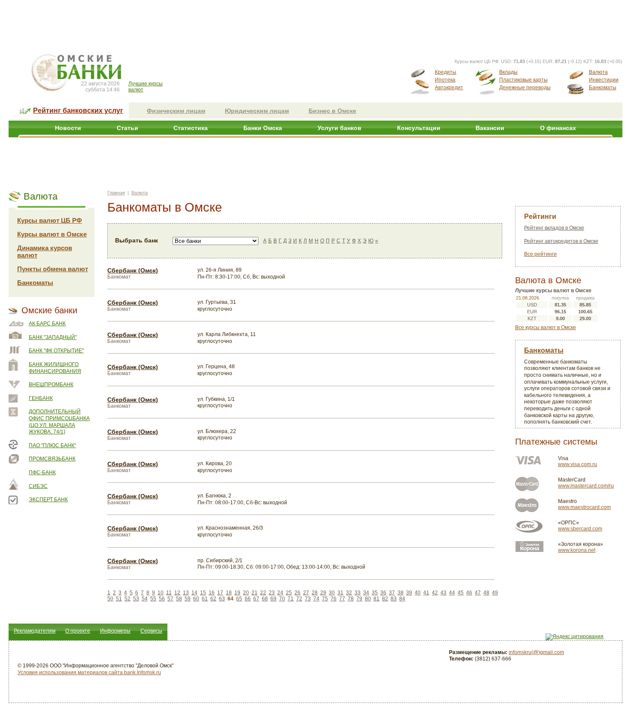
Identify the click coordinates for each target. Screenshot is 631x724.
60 (196, 599)
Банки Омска (262, 127)
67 (256, 599)
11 (169, 593)
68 (265, 599)
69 (273, 599)
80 (368, 599)
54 (145, 599)
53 (136, 599)
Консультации (418, 127)
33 (358, 593)
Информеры (115, 631)
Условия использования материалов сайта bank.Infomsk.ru (89, 672)
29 (323, 593)
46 (469, 593)
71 (291, 599)
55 (153, 599)
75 (325, 599)
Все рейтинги (540, 254)
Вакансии (490, 127)
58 (179, 599)
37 (392, 593)
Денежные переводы (525, 88)
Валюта (598, 72)
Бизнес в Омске (332, 110)
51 (119, 599)
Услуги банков (339, 127)
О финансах (558, 127)
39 (409, 593)
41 (426, 593)
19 (237, 593)
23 (272, 593)
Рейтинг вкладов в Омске (554, 228)
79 (359, 599)
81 (376, 599)
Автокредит (449, 88)
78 (351, 599)
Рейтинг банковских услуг (78, 110)
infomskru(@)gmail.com (536, 652)
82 (385, 599)
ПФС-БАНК (42, 473)
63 (222, 599)
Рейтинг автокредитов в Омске (561, 241)
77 (342, 599)
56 (162, 599)
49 (495, 593)
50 (110, 599)
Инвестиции (604, 80)
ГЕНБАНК (41, 398)
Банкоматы (602, 88)
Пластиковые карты (523, 80)
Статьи (127, 127)
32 (349, 593)
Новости (68, 127)
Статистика (190, 127)
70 (282, 599)
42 (435, 593)
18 (229, 593)
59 (188, 599)
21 (255, 593)
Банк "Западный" (53, 337)
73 (308, 599)
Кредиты (445, 72)
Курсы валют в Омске (52, 234)
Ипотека (445, 80)
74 (316, 599)
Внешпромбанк (51, 385)
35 (375, 593)
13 (186, 593)
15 (203, 593)
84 (402, 599)
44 (452, 593)
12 (177, 593)
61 (205, 599)
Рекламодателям (34, 631)
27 (306, 593)
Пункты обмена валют (52, 269)
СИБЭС (38, 486)
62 (213, 599)
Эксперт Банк (48, 500)
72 (299, 599)
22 (263, 593)
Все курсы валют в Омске (545, 327)
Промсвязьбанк (52, 459)
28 (315, 593)
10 (161, 593)
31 (340, 593)
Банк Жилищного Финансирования (55, 367)
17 (220, 593)
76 (334, 599)
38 (400, 593)
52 (127, 599)
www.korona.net (576, 550)
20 (246, 593)
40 (418, 593)
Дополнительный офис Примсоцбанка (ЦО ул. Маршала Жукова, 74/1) (59, 422)
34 (366, 593)
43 (443, 593)
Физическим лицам (176, 110)
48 (486, 593)
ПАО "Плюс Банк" (52, 445)
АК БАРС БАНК (47, 324)
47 (478, 593)
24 (280, 593)
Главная (116, 192)
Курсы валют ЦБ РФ (49, 220)
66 (248, 599)
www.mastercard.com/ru (586, 486)
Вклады (508, 72)
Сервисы (151, 631)
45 (461, 593)
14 (194, 593)
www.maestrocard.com (584, 507)
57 (170, 599)
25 (289, 593)
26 (297, 593)
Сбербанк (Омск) (132, 270)
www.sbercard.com (580, 529)
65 (239, 599)
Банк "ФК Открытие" (56, 351)
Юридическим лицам (257, 110)
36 (383, 593)
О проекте (77, 631)
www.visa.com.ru (577, 464)
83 (394, 599)
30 (332, 593)
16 (212, 593)
